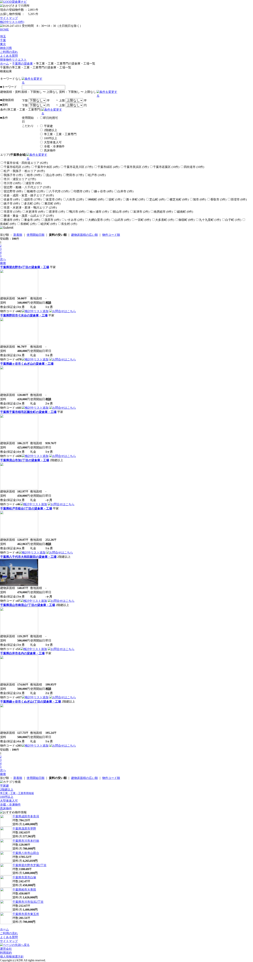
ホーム (4, 63)
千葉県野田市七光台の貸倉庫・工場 (24, 315)
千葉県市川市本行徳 (25, 840)
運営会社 (6, 948)
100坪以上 (50, 138)
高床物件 (49, 150)
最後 (3, 263)
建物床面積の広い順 (84, 234)
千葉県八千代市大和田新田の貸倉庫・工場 (28, 556)
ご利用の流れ (9, 51)
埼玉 (3, 36)
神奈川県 (6, 48)
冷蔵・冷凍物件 (54, 146)
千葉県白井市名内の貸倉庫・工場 (22, 653)
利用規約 (6, 952)
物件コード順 (111, 234)
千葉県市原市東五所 (25, 914)
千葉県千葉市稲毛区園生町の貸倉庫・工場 (28, 412)
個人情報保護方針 (12, 956)
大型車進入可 (52, 142)
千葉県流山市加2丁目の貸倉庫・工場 (24, 460)
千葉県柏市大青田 (24, 889)
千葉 (3, 40)
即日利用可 (50, 117)
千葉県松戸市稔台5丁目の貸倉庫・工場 (26, 508)
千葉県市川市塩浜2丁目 (28, 901)
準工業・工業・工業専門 (59, 134)
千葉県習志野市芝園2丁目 (29, 865)
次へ (3, 259)
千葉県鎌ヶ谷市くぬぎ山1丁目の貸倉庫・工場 (30, 701)
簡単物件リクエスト (13, 59)
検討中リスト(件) (12, 21)
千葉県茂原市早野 (24, 828)
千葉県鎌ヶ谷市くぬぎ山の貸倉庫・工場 (27, 363)
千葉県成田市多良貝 (25, 816)
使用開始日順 (35, 234)
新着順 (17, 234)
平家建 (48, 126)
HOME (4, 29)
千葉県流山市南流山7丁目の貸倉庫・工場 (27, 605)
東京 (3, 44)
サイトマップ (9, 18)
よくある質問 (9, 55)
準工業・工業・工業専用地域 (17, 793)
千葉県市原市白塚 (24, 877)
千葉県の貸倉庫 (22, 63)
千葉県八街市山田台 (25, 853)
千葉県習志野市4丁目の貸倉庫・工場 (24, 267)
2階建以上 (50, 130)
